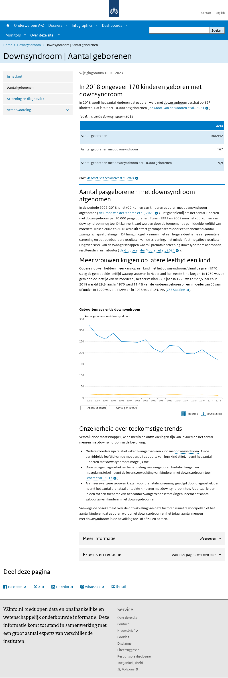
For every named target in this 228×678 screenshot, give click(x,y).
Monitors (13, 35)
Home (7, 25)
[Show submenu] (66, 25)
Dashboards (112, 25)
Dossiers (55, 25)
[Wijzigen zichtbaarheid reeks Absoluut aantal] (93, 408)
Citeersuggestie (128, 650)
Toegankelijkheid (130, 663)
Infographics (82, 25)
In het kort (14, 76)
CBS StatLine (178, 289)
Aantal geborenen (32, 87)
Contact (206, 13)
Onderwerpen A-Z (29, 25)
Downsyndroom (29, 45)
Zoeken (217, 30)
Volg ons (140, 669)
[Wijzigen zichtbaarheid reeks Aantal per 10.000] (123, 408)
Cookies (123, 637)
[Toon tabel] (190, 414)
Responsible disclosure (134, 656)
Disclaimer (125, 643)
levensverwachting (140, 472)
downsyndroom (175, 102)
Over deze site (127, 617)
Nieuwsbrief (137, 630)
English (220, 13)
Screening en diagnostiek (25, 99)
